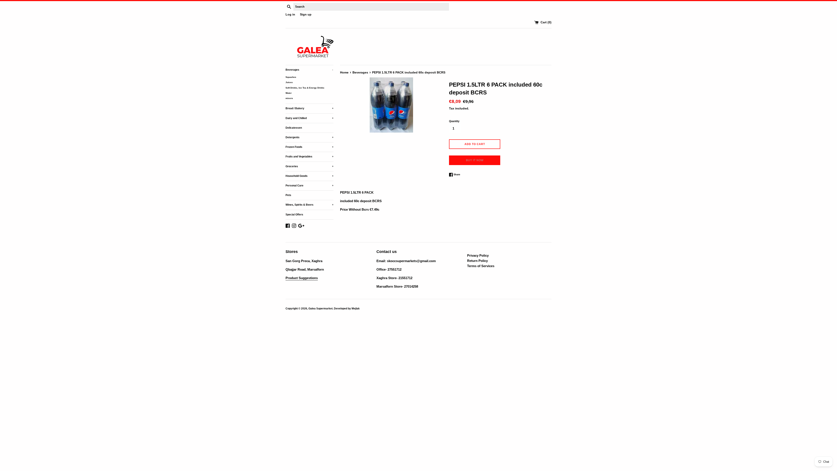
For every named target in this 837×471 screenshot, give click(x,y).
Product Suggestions (302, 278)
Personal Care (309, 185)
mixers (289, 98)
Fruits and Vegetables (309, 156)
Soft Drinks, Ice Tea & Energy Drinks (305, 88)
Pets (288, 195)
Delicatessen (294, 127)
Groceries (309, 166)
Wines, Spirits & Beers (309, 204)
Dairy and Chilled (309, 118)
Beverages (309, 69)
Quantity (454, 121)
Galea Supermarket (320, 308)
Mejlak (356, 308)
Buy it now (474, 160)
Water (289, 93)
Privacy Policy (478, 255)
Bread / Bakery (309, 108)
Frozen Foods (309, 146)
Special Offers (294, 214)
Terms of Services (480, 266)
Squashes (291, 77)
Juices (289, 82)
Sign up (305, 14)
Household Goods (309, 175)
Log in (290, 14)
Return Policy (477, 261)
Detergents (309, 137)
